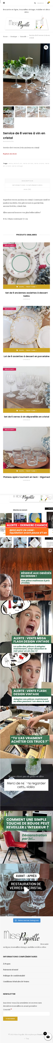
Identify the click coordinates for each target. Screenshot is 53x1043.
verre (11, 163)
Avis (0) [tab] (27, 189)
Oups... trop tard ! (28, 287)
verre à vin (17, 163)
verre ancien (28, 163)
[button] (46, 47)
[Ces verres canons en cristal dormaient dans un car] (26, 890)
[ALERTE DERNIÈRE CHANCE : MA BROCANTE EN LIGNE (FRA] (26, 521)
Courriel (7, 1009)
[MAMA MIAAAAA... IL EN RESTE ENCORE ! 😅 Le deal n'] (26, 626)
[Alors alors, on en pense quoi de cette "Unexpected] (26, 837)
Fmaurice (40, 1034)
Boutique (13, 36)
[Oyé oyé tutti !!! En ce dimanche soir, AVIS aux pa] (26, 574)
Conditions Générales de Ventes (16, 982)
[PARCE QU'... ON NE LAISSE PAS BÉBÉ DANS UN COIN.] (26, 679)
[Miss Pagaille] (26, 23)
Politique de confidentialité (14, 976)
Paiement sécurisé (10, 970)
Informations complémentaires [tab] (27, 185)
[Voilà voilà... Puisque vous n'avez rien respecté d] (26, 784)
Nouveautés (8, 141)
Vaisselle (23, 36)
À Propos (6, 964)
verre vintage (17, 166)
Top (27, 1038)
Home (5, 36)
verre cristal (39, 163)
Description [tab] (27, 181)
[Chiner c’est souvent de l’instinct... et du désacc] (26, 732)
